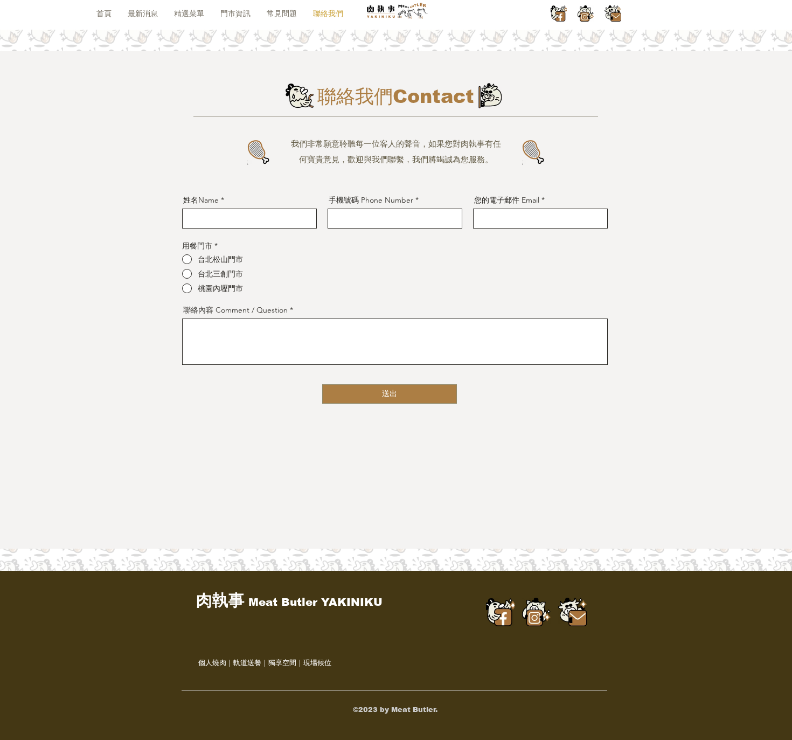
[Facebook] (559, 13)
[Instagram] (586, 13)
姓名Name (201, 200)
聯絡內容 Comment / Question (235, 310)
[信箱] (613, 13)
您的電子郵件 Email (506, 200)
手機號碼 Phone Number (371, 200)
